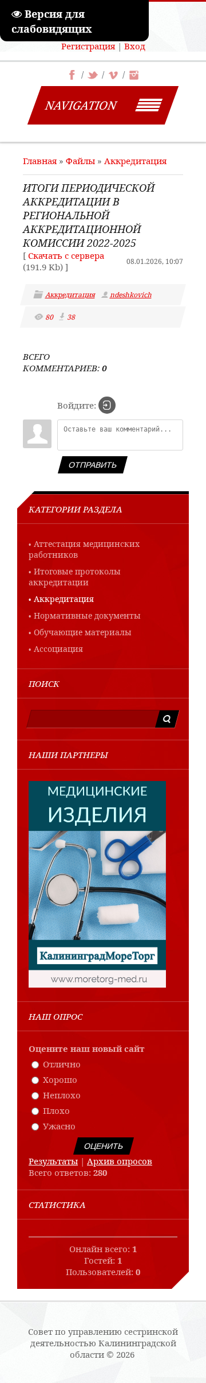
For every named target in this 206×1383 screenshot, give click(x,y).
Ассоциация (58, 648)
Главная (40, 160)
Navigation (81, 105)
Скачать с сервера (66, 255)
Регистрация (88, 46)
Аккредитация (135, 160)
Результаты (53, 1161)
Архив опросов (119, 1161)
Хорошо (60, 1079)
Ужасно (59, 1126)
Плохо (56, 1110)
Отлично (62, 1064)
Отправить (93, 464)
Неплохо (62, 1095)
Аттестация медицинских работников (84, 549)
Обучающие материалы (83, 632)
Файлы (80, 160)
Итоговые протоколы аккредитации (75, 577)
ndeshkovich (131, 295)
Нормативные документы (87, 615)
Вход (134, 46)
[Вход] (107, 405)
